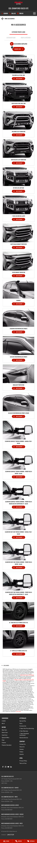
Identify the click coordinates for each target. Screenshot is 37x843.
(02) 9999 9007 (8, 809)
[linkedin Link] (11, 767)
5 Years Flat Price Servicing (26, 728)
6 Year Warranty (23, 731)
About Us (22, 746)
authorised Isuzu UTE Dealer (27, 675)
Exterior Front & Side (18, 32)
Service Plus (22, 721)
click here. (18, 711)
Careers (21, 749)
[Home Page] (18, 3)
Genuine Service (23, 737)
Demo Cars (5, 732)
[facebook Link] (3, 767)
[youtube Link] (8, 767)
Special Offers (5, 737)
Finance (4, 742)
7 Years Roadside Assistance (24, 734)
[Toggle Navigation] (34, 13)
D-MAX (4, 721)
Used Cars (4, 735)
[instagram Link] (5, 767)
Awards (21, 754)
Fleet (3, 740)
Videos (21, 751)
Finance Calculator (7, 745)
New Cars (4, 730)
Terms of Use (22, 763)
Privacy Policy (23, 760)
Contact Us (22, 744)
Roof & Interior (26, 37)
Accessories (22, 726)
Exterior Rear (11, 37)
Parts (20, 723)
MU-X (3, 723)
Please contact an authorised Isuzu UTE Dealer (18, 680)
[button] (18, 64)
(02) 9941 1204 (8, 781)
